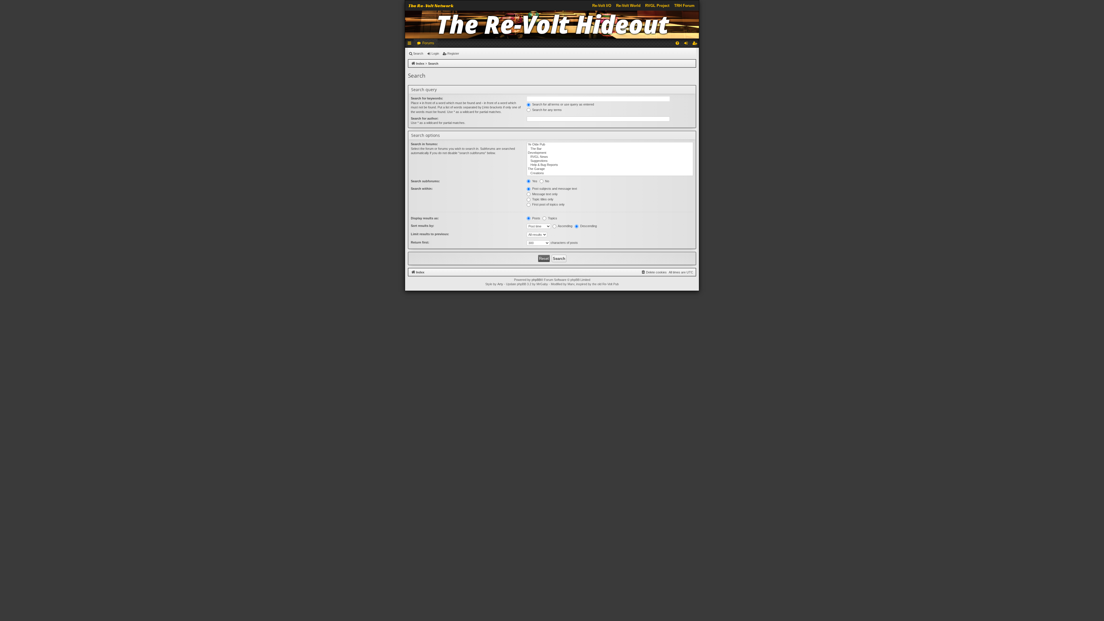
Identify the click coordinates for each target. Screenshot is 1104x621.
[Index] (552, 25)
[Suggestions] (610, 161)
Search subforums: (425, 181)
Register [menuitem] (696, 44)
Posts (535, 218)
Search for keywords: (427, 98)
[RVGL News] (610, 157)
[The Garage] (610, 169)
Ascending (564, 226)
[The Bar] (610, 149)
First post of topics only (548, 204)
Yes (534, 181)
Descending (588, 226)
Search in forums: (424, 144)
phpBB (536, 279)
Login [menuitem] (687, 44)
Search (418, 53)
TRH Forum (684, 5)
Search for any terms (546, 110)
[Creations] (610, 173)
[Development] (610, 153)
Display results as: (425, 218)
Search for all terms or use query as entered (562, 104)
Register (453, 53)
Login (435, 53)
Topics (552, 218)
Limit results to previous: (430, 234)
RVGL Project (657, 5)
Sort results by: (422, 225)
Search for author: (424, 118)
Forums (428, 43)
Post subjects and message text (554, 188)
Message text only (544, 194)
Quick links (410, 44)
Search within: (422, 188)
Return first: (420, 242)
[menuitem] (677, 43)
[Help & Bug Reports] (610, 165)
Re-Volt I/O (601, 5)
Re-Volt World (628, 5)
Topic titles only (542, 199)
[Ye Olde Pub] (610, 145)
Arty (500, 284)
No (546, 181)
